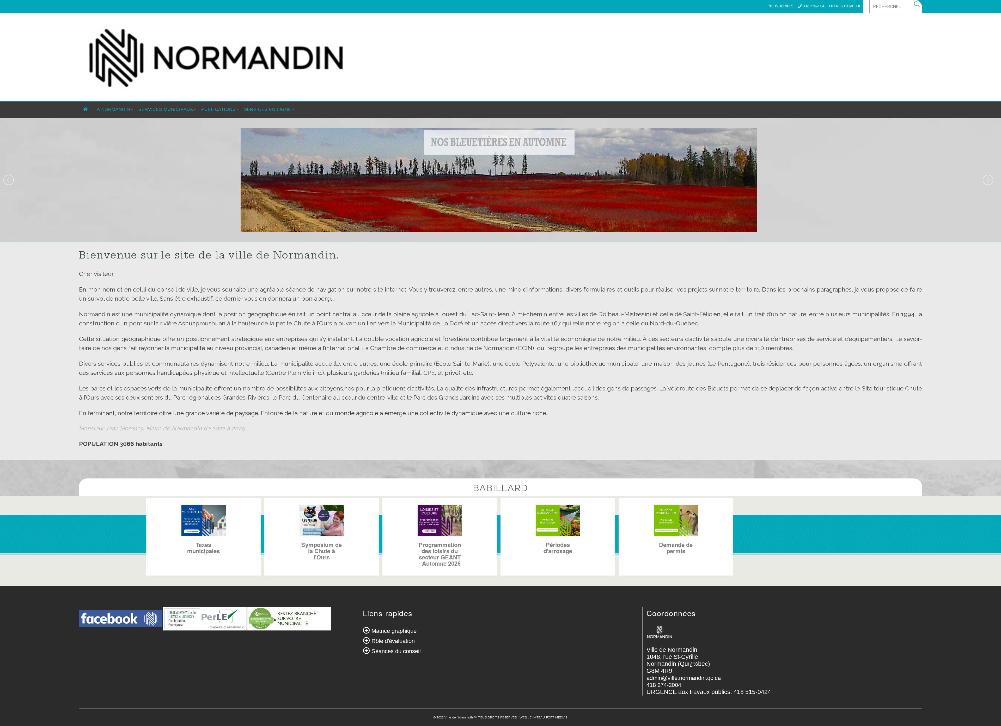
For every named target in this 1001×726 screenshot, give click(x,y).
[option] (498, 180)
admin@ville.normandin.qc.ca (683, 678)
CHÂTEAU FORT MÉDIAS (548, 717)
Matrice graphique (394, 631)
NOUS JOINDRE (781, 6)
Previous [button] (8, 180)
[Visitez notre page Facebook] (120, 622)
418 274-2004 (814, 6)
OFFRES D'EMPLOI (844, 6)
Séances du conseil (396, 651)
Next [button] (988, 180)
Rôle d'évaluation (393, 641)
